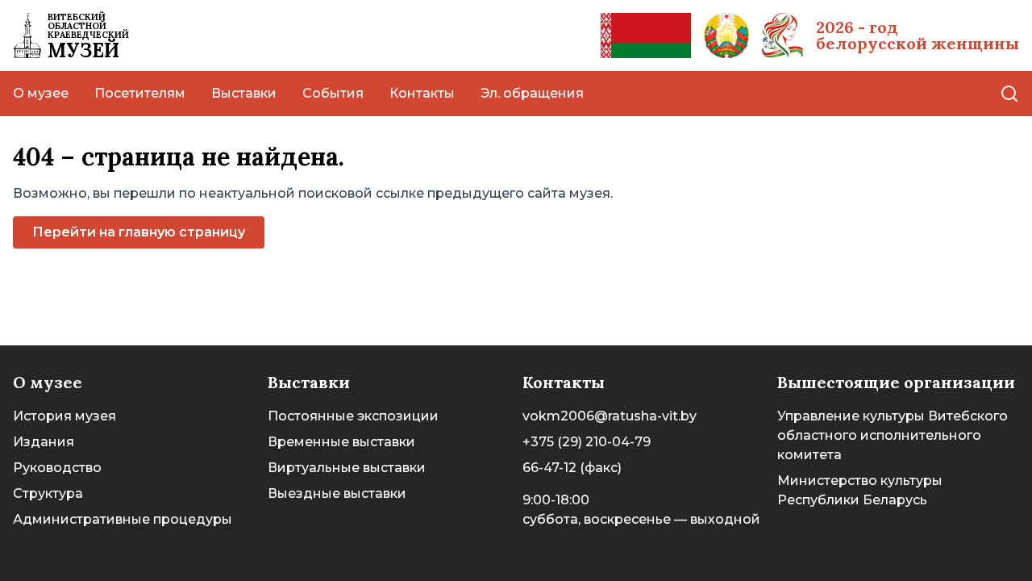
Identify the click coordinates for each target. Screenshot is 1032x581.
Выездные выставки (337, 493)
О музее (41, 93)
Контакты (422, 93)
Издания (43, 441)
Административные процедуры (122, 519)
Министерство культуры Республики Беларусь (860, 490)
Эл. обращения (532, 93)
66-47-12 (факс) (572, 467)
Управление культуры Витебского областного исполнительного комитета (892, 435)
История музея (64, 416)
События (333, 93)
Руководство (57, 467)
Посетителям (139, 93)
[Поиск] (1009, 93)
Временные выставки (341, 441)
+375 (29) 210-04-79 (586, 441)
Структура (48, 493)
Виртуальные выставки (347, 467)
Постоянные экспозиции (353, 416)
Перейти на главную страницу (138, 232)
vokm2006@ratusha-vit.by (609, 416)
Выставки (244, 93)
